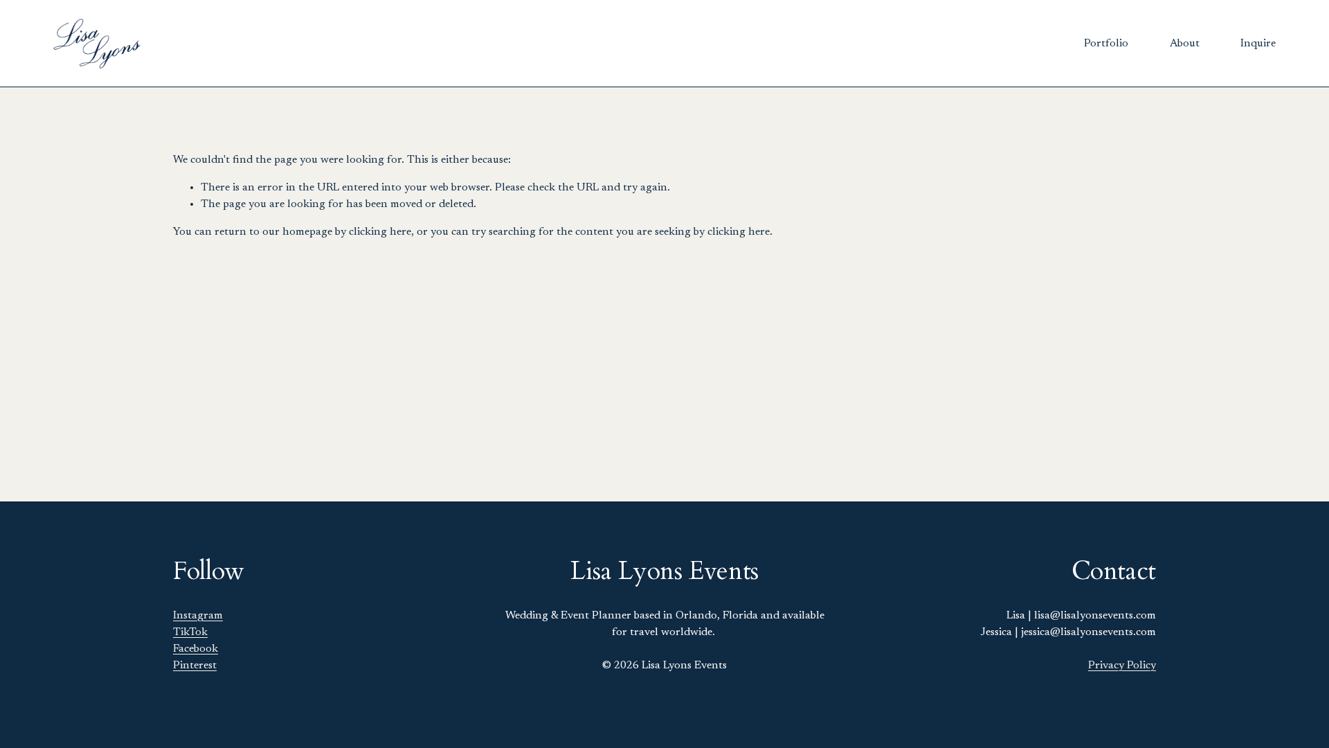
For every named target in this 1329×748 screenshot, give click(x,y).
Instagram (198, 615)
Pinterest (195, 665)
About (1185, 43)
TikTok (190, 632)
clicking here (380, 232)
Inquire (1258, 43)
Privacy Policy (1122, 665)
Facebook (195, 648)
